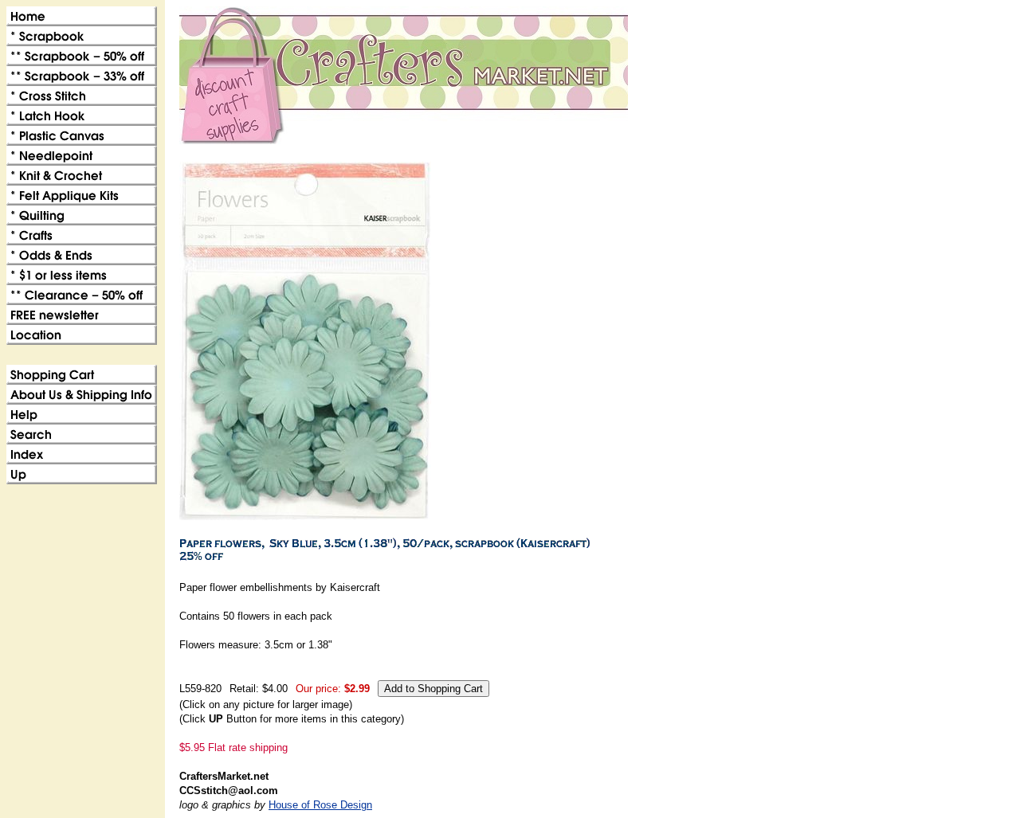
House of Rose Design (320, 805)
